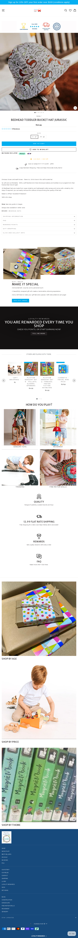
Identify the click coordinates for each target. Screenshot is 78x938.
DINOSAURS (6, 903)
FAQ (4, 220)
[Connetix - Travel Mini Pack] (63, 369)
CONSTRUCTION (7, 900)
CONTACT (5, 875)
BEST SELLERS (6, 854)
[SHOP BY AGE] (39, 619)
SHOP (3, 848)
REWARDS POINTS (10, 224)
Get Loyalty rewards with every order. (39, 545)
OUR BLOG (5, 872)
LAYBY (4, 881)
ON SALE (4, 857)
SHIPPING (5, 878)
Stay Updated (8, 917)
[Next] (74, 380)
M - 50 (42, 137)
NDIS (3, 887)
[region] (39, 2)
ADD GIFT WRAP (20, 300)
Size (39, 133)
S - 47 (34, 137)
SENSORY (5, 911)
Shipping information (13, 216)
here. (46, 564)
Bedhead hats (15, 211)
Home (38, 116)
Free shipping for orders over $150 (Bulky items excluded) (39, 525)
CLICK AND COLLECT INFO (14, 233)
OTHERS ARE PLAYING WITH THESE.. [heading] (39, 354)
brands (45, 505)
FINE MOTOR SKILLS (8, 905)
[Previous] (4, 380)
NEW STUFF (5, 851)
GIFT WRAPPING (9, 228)
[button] (39, 936)
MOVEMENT (5, 908)
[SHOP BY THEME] (39, 785)
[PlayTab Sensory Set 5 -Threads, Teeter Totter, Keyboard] (47, 369)
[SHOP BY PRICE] (39, 702)
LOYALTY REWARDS (8, 884)
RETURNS (5, 890)
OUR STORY (5, 869)
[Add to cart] (19, 365)
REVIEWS (5, 860)
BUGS (3, 897)
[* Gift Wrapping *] (15, 369)
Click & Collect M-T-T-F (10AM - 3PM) (41, 164)
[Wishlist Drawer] (70, 10)
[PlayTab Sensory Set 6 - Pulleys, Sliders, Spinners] (31, 369)
